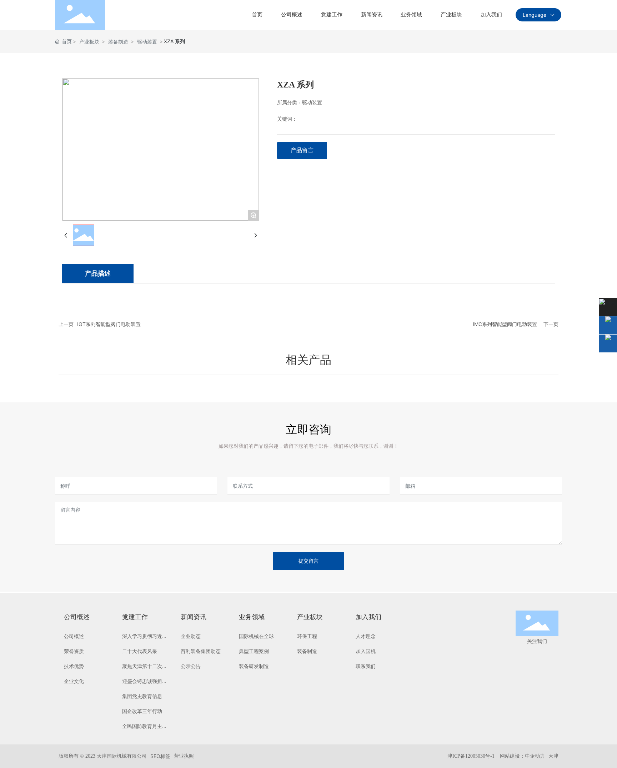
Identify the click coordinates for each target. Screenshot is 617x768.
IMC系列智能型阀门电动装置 (505, 324)
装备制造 (118, 42)
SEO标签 (160, 756)
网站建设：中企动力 (522, 756)
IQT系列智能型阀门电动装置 (109, 324)
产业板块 (89, 42)
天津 (553, 756)
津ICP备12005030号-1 (471, 756)
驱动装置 (147, 42)
